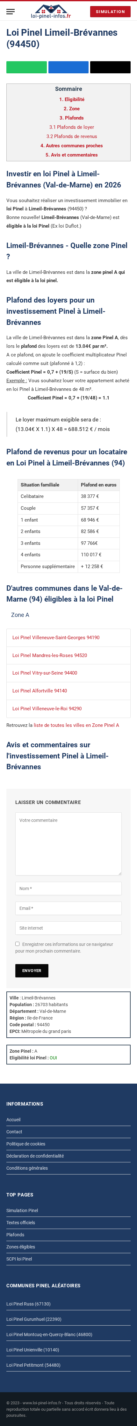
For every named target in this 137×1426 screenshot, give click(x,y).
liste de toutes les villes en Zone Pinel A (76, 725)
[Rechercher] (83, 11)
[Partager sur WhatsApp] (26, 67)
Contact (14, 1131)
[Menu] (10, 11)
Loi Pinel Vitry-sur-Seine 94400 (44, 673)
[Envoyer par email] (110, 67)
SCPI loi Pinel (19, 1258)
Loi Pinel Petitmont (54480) (33, 1365)
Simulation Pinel (22, 1210)
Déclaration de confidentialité (35, 1156)
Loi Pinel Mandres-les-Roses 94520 (49, 655)
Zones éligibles (20, 1246)
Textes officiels (20, 1222)
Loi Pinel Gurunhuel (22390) (33, 1319)
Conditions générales (27, 1168)
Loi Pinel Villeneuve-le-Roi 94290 (47, 709)
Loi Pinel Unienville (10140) (32, 1349)
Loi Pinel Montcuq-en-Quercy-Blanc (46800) (49, 1334)
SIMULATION (110, 11)
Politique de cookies (25, 1143)
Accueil (13, 1119)
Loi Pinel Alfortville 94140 (39, 691)
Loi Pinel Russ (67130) (28, 1303)
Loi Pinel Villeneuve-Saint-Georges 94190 (55, 637)
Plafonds (15, 1234)
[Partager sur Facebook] (68, 67)
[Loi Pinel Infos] (51, 11)
